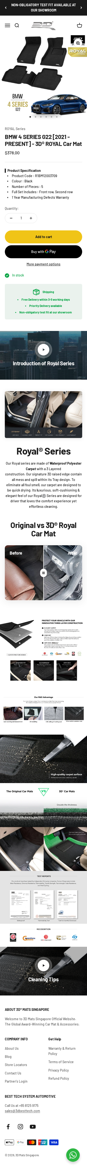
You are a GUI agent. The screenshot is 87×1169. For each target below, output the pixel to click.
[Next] (81, 7)
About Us (12, 1048)
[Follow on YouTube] (32, 1126)
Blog (8, 1057)
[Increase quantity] (31, 218)
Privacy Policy (58, 1070)
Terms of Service (61, 1062)
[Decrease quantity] (11, 218)
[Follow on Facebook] (8, 1126)
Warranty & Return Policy (62, 1051)
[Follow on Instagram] (20, 1126)
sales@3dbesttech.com (22, 1111)
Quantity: (12, 208)
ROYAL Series (15, 129)
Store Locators (16, 1065)
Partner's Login (16, 1081)
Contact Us (13, 1073)
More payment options (43, 264)
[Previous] (6, 7)
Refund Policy (58, 1078)
